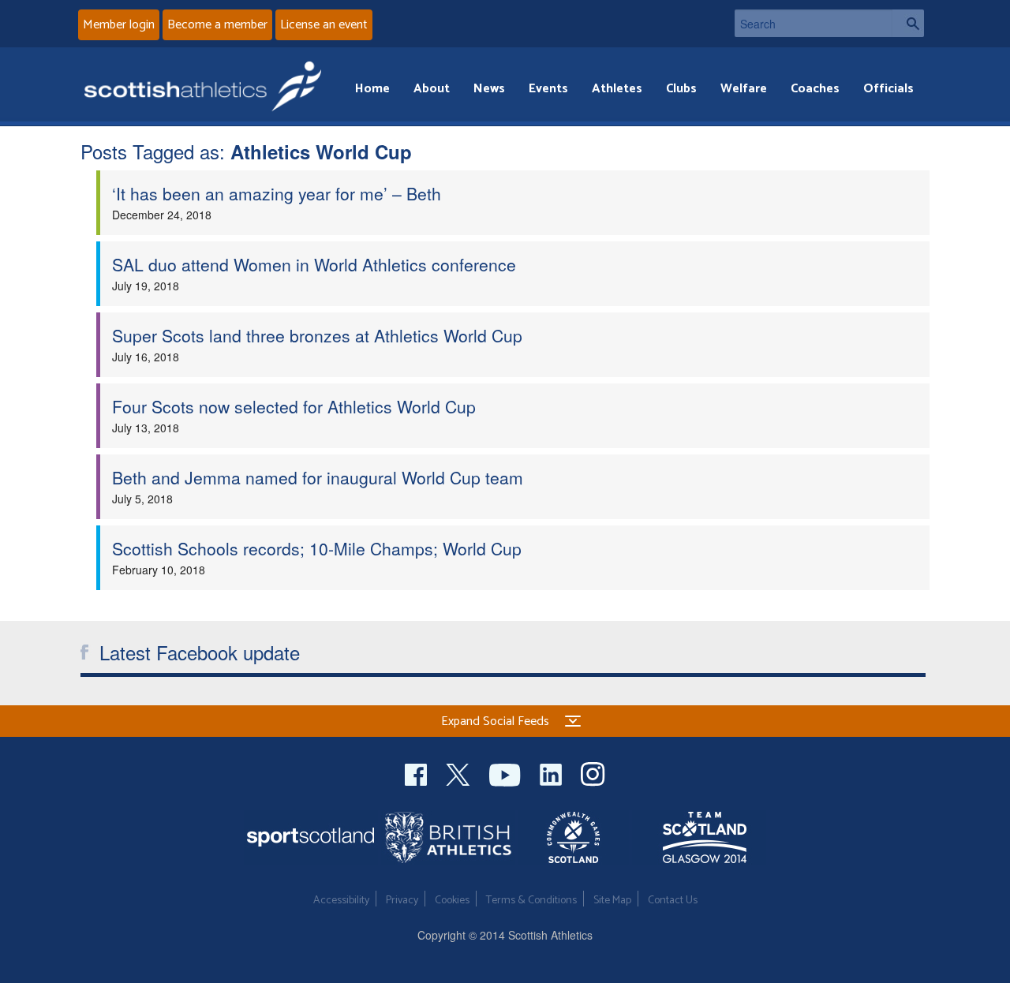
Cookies (452, 900)
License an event (324, 25)
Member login (119, 25)
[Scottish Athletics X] (459, 773)
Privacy (402, 900)
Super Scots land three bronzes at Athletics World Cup (317, 335)
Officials (888, 88)
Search (908, 23)
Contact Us (673, 900)
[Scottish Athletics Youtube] (506, 773)
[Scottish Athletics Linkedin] (552, 773)
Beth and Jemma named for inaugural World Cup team (317, 477)
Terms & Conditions (531, 900)
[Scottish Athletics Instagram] (593, 773)
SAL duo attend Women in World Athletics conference (314, 264)
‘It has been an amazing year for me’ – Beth (276, 193)
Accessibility (341, 900)
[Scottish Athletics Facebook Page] (417, 773)
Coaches (815, 88)
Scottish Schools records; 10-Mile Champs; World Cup (317, 548)
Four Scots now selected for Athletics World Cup (294, 406)
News (489, 88)
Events (548, 88)
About (431, 88)
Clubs (681, 88)
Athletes (617, 88)
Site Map (612, 900)
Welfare (743, 88)
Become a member (217, 25)
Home (372, 88)
